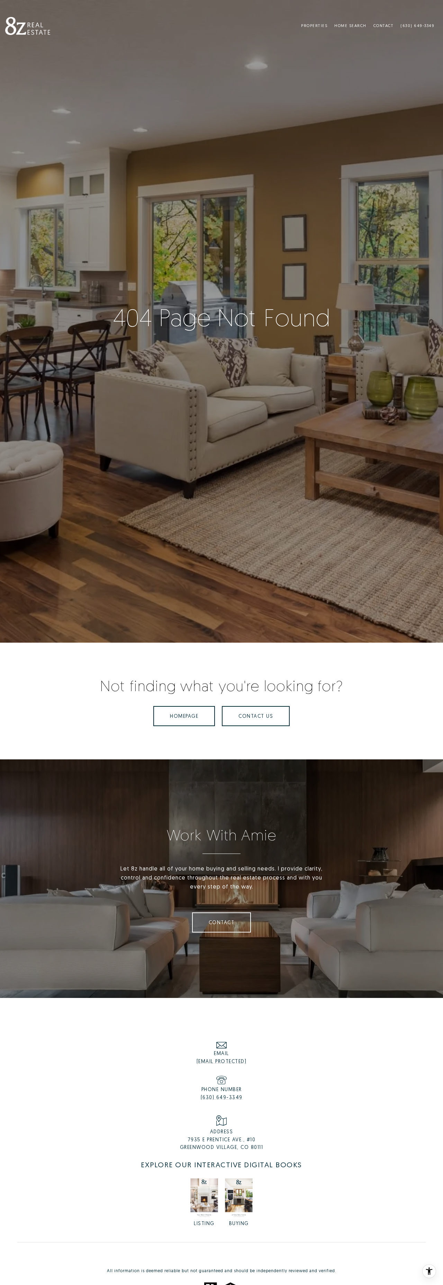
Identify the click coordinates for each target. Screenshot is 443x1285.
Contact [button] (222, 922)
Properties (314, 25)
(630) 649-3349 (222, 1097)
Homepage (184, 716)
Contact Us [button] (255, 716)
